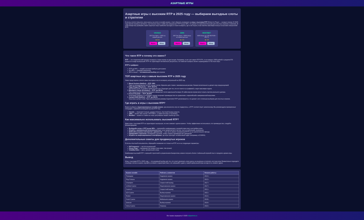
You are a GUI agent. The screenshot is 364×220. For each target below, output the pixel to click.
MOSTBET (206, 33)
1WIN (182, 33)
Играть (153, 43)
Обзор (162, 43)
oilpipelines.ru (192, 215)
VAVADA (157, 33)
